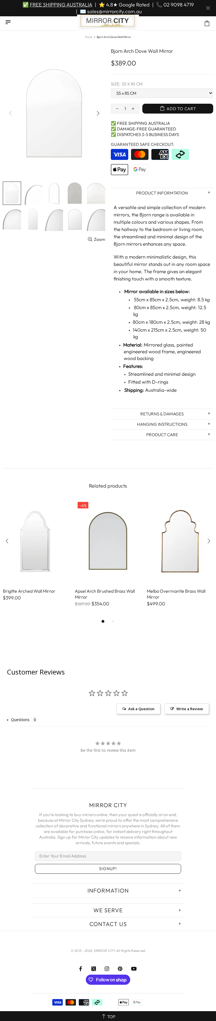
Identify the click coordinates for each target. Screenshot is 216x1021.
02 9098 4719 (178, 4)
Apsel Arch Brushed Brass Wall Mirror (105, 594)
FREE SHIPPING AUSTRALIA (61, 4)
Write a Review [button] (189, 708)
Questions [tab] (20, 719)
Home (88, 37)
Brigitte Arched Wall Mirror (29, 591)
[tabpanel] (36, 555)
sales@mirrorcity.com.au (114, 11)
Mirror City (108, 23)
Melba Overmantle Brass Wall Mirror (176, 594)
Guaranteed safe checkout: (142, 144)
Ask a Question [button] (141, 708)
